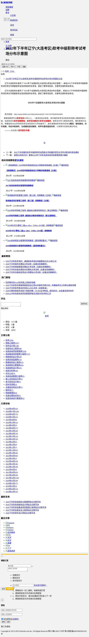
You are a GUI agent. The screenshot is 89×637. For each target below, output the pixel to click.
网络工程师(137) (12, 343)
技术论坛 (14, 30)
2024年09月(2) (11, 425)
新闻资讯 (14, 20)
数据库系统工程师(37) (14, 362)
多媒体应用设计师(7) (14, 387)
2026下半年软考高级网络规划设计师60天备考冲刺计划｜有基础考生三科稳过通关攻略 (41, 285)
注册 (9, 46)
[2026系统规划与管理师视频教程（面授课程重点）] (31, 241)
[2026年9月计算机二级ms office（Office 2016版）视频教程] (34, 225)
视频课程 (9, 7)
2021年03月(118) (12, 478)
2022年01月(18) (12, 467)
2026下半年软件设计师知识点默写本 (20, 513)
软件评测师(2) (11, 385)
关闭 (3, 589)
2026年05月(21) (12, 417)
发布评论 (84, 304)
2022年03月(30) (12, 464)
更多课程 (19, 160)
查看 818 (5, 67)
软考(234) (9, 340)
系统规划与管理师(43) (14, 365)
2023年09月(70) (12, 434)
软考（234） (10, 71)
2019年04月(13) (12, 489)
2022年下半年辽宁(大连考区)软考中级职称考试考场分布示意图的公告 (34, 79)
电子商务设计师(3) (13, 382)
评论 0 (12, 67)
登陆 (3, 622)
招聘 (7, 10)
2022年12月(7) (11, 447)
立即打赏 (10, 589)
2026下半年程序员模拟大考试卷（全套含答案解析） (27, 264)
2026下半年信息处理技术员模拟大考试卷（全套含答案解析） (31, 270)
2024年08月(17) (12, 428)
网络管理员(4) (11, 393)
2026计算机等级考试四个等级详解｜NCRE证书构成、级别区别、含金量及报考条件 (40, 291)
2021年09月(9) (11, 470)
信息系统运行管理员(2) (15, 398)
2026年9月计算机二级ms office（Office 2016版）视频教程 (29, 231)
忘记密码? (15, 619)
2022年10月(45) (12, 453)
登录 (9, 48)
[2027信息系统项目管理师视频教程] (25, 180)
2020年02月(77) (12, 483)
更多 (7, 13)
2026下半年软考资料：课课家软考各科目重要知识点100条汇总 (31, 261)
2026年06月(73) (12, 414)
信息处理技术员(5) (13, 396)
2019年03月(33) (12, 492)
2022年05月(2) (11, 458)
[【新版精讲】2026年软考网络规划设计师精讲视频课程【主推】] (37, 165)
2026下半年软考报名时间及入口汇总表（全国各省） (27, 288)
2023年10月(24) (12, 431)
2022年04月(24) (12, 461)
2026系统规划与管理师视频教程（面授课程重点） (26, 246)
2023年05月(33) (12, 439)
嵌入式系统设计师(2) (14, 379)
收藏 (23, 67)
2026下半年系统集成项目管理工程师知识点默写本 (26, 507)
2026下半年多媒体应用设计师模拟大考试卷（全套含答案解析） (31, 272)
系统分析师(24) (12, 371)
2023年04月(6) (11, 442)
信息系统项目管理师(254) (16, 351)
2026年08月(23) (12, 409)
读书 (12, 25)
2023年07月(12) (12, 436)
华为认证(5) (10, 373)
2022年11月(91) (12, 450)
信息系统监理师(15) (14, 360)
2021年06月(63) (12, 472)
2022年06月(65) (12, 456)
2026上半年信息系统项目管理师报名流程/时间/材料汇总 (28, 294)
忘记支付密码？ (40, 585)
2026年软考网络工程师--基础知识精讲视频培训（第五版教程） (31, 216)
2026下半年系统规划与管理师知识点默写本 (23, 502)
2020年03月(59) (12, 481)
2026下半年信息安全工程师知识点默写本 (22, 510)
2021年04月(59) (12, 475)
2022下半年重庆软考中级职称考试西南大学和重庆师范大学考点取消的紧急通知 (46, 152)
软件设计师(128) (12, 346)
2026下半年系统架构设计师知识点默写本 (22, 505)
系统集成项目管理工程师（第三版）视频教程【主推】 (28, 201)
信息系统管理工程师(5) (15, 376)
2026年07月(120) (12, 411)
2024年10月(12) (12, 422)
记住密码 (7, 619)
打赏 (18, 67)
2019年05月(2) (11, 486)
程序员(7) (9, 390)
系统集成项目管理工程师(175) (18, 354)
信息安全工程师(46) (14, 349)
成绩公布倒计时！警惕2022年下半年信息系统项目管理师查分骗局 (41, 155)
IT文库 (13, 15)
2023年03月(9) (11, 445)
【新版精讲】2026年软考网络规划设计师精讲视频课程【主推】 (31, 171)
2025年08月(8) (11, 420)
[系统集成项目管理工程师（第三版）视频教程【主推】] (33, 195)
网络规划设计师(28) (14, 357)
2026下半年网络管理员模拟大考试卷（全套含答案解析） (29, 267)
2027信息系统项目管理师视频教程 (19, 186)
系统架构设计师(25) (14, 368)
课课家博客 (7, 2)
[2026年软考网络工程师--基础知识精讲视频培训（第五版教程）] (37, 210)
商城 (12, 35)
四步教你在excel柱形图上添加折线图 (20, 282)
